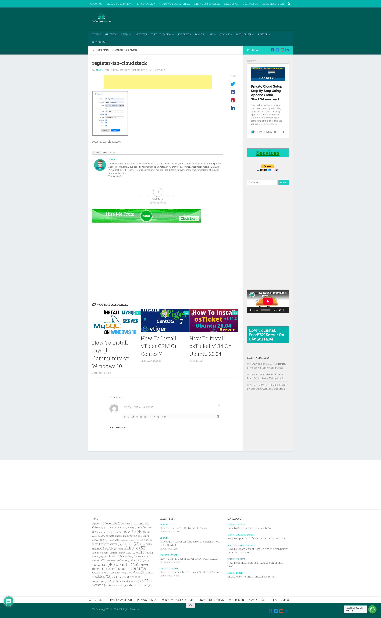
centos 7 (129, 523)
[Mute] (280, 310)
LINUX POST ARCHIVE (207, 3)
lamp (122, 549)
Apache (99, 523)
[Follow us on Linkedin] (287, 50)
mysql (127, 556)
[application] (268, 301)
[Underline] (133, 416)
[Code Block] (154, 416)
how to (133, 531)
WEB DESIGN (231, 3)
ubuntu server (119, 572)
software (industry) (130, 560)
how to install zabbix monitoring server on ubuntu (123, 540)
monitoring (112, 556)
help (141, 527)
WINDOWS (141, 34)
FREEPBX (183, 34)
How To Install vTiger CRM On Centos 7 (159, 346)
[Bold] (124, 416)
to (147, 561)
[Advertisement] (234, 18)
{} (162, 416)
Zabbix (174, 555)
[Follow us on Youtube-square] (282, 50)
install (131, 543)
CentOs (115, 523)
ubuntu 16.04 (134, 568)
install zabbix (107, 548)
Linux (136, 548)
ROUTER (263, 34)
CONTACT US (250, 3)
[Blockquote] (149, 416)
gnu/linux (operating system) (119, 527)
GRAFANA (111, 34)
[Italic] (129, 416)
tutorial (103, 564)
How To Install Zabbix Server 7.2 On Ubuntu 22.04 (189, 572)
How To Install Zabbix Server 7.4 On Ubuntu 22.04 (189, 558)
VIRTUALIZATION (161, 34)
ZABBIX (96, 34)
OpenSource (141, 556)
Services (267, 152)
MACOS (199, 34)
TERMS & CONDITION (119, 3)
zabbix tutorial (140, 585)
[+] (166, 416)
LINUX (124, 34)
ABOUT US (96, 3)
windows (137, 572)
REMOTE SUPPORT (273, 3)
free (100, 528)
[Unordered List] (145, 416)
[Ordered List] (141, 416)
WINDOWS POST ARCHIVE (174, 3)
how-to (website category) (109, 532)
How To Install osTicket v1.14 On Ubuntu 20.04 (210, 346)
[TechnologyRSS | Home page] (101, 17)
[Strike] (137, 416)
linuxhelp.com (102, 552)
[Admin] (100, 170)
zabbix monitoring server (126, 581)
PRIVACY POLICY (145, 3)
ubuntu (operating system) (120, 566)
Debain (164, 524)
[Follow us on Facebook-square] (272, 50)
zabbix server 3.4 (118, 585)
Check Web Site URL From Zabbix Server (251, 576)
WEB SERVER (243, 34)
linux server (119, 553)
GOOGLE (225, 34)
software (112, 561)
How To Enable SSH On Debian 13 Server (184, 528)
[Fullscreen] (284, 310)
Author (96, 152)
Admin (99, 70)
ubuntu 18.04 (101, 572)
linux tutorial (136, 552)
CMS (210, 34)
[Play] (250, 310)
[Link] (158, 416)
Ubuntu (126, 564)
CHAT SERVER (100, 41)
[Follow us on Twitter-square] (277, 50)
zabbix (103, 576)
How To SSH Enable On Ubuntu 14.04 (249, 528)
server (99, 560)
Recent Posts (109, 152)
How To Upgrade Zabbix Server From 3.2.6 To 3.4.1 (257, 538)
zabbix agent (121, 576)
